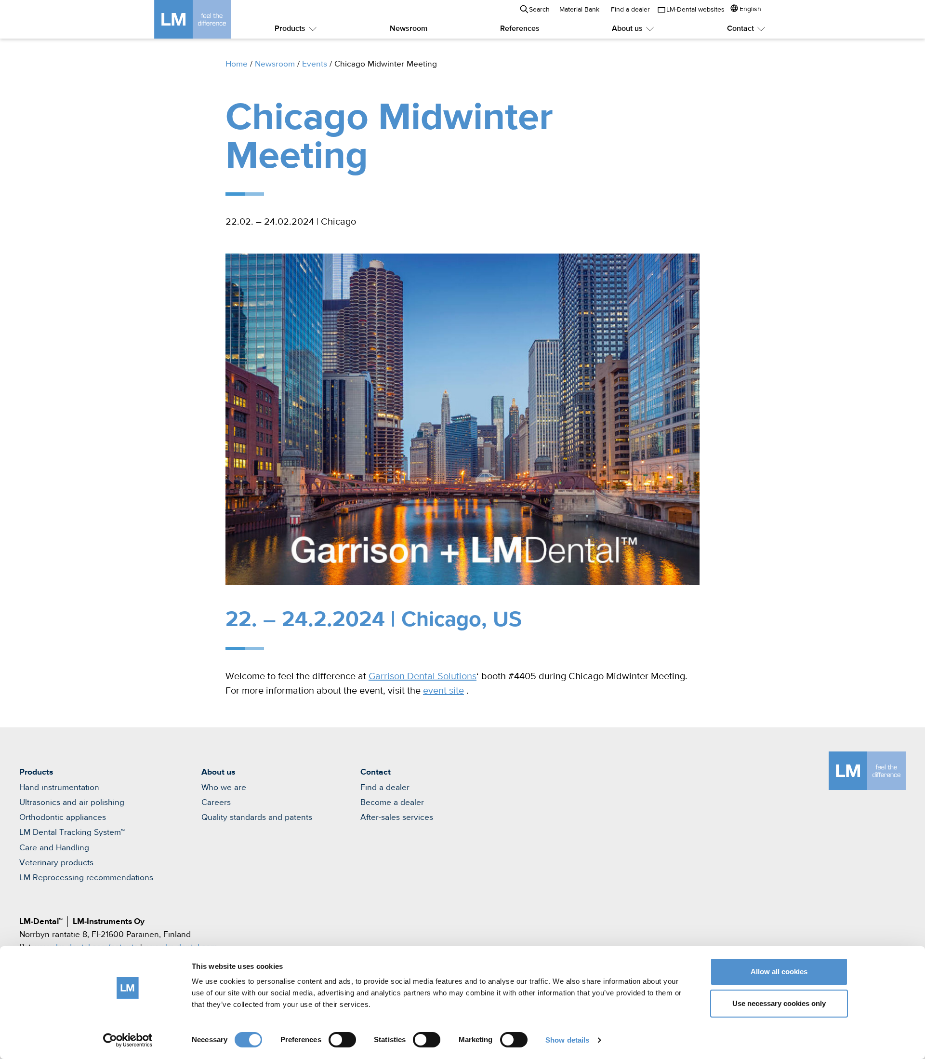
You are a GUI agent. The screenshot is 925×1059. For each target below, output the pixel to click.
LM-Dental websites (695, 9)
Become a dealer (392, 802)
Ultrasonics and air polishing (71, 802)
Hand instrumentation (59, 787)
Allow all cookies (779, 971)
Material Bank (579, 9)
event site (443, 691)
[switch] (342, 1039)
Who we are (223, 787)
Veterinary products (56, 862)
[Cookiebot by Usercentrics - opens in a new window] (128, 1040)
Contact (740, 29)
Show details (567, 1040)
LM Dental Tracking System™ (72, 832)
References (520, 29)
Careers (216, 802)
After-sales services (396, 817)
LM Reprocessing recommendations (86, 877)
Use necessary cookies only (779, 1003)
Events (314, 64)
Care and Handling (54, 848)
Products (290, 29)
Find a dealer (630, 9)
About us (627, 29)
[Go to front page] (207, 19)
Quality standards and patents (256, 817)
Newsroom (408, 29)
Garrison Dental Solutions (422, 676)
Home (236, 64)
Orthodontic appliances (62, 817)
